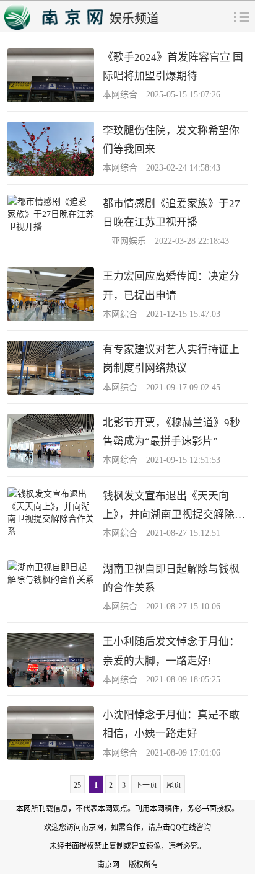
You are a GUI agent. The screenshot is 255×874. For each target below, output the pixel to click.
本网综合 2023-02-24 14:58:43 (161, 167)
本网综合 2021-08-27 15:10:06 (161, 606)
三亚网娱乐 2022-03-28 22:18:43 (166, 241)
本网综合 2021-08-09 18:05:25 (161, 679)
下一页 (146, 785)
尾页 (173, 785)
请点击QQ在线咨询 (179, 827)
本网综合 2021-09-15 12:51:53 (161, 460)
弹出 (241, 16)
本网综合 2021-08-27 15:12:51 (161, 533)
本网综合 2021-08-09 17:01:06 (161, 752)
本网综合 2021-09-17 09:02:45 (161, 387)
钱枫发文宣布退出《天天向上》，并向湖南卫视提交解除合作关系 (174, 514)
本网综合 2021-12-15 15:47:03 (161, 314)
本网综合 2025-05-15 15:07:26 (161, 94)
